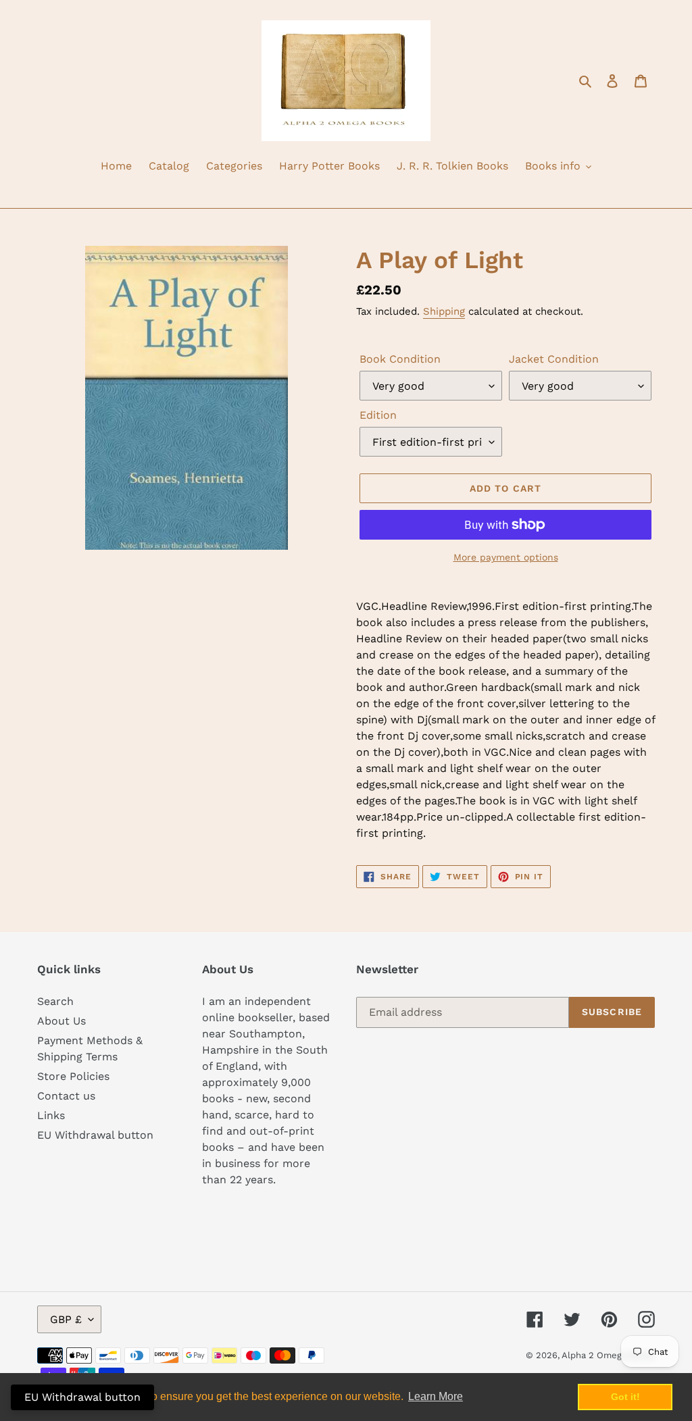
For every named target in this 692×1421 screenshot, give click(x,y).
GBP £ (66, 1319)
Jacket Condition (554, 359)
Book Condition (400, 359)
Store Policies (73, 1076)
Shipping (444, 311)
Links (51, 1115)
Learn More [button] (435, 1396)
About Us (61, 1020)
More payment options (505, 557)
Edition (378, 415)
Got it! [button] (625, 1396)
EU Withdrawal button (95, 1135)
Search (55, 1001)
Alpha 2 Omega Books (608, 1355)
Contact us (66, 1095)
